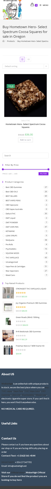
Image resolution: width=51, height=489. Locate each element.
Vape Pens (18, 391)
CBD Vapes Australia (14, 209)
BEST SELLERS (11, 196)
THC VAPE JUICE (12, 257)
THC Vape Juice (32, 391)
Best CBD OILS (12, 191)
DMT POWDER (12, 222)
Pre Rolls (9, 244)
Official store (18, 472)
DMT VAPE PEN (12, 227)
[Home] (3, 41)
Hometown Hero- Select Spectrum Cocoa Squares (25, 125)
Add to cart (25, 140)
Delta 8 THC (25, 120)
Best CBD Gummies (14, 187)
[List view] (28, 59)
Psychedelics (11, 249)
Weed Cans (10, 275)
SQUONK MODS (12, 253)
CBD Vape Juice (12, 205)
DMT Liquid (10, 218)
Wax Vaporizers (12, 271)
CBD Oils (16, 394)
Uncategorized (12, 262)
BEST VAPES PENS (13, 200)
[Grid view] (22, 59)
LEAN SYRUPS (11, 235)
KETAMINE (10, 231)
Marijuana (10, 240)
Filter (43, 173)
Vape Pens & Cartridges (15, 266)
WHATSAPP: (8, 462)
